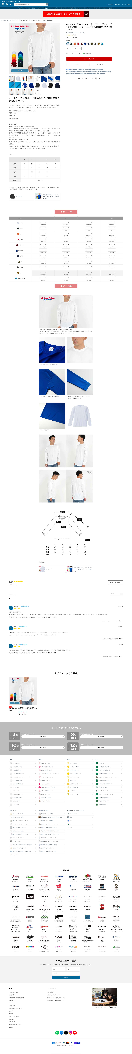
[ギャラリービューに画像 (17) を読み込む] (12, 92)
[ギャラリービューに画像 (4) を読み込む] (31, 79)
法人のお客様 (50, 992)
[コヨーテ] (98, 43)
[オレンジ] (74, 43)
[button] (27, 8)
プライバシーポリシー (14, 1016)
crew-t (82, 69)
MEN (92, 69)
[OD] (92, 43)
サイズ (67, 48)
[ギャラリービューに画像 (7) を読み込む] (51, 79)
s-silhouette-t (94, 71)
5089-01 (72, 69)
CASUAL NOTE (12, 1005)
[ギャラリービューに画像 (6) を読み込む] (44, 79)
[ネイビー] (88, 43)
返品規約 (11, 1013)
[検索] (47, 4)
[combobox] (31, 4)
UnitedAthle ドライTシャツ (72, 73)
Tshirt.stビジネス (63, 1045)
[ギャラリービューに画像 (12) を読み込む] (31, 85)
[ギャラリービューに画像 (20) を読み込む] (31, 92)
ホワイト (102, 73)
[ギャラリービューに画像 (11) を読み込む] (25, 85)
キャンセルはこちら (13, 992)
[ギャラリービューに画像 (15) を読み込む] (51, 85)
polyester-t (81, 71)
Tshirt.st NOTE (12, 1003)
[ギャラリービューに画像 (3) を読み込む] (25, 79)
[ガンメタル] (95, 43)
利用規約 (11, 1011)
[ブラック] (71, 43)
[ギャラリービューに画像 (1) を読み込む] (12, 79)
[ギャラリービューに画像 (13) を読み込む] (38, 85)
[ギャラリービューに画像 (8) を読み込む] (57, 79)
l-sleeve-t (87, 69)
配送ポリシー (12, 1019)
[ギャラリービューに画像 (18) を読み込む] (18, 92)
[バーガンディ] (81, 43)
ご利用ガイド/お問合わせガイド (16, 997)
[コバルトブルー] (85, 43)
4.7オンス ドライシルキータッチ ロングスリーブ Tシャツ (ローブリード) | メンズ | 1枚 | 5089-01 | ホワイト (33, 617)
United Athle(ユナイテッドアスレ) (75, 32)
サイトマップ (12, 1021)
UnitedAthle (107, 71)
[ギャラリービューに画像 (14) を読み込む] (44, 85)
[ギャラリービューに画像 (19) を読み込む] (25, 92)
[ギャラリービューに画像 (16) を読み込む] (57, 85)
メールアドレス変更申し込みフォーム (56, 997)
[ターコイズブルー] (102, 43)
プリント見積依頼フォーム (53, 995)
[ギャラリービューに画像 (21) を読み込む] (38, 92)
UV (92, 73)
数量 (67, 53)
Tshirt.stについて (13, 1000)
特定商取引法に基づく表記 (15, 1024)
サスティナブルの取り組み (15, 1008)
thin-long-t (101, 71)
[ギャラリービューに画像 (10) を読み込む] (18, 85)
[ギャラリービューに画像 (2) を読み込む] (18, 79)
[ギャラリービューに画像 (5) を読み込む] (38, 79)
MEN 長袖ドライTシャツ (72, 71)
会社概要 (11, 1027)
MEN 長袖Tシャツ (98, 69)
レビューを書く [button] (116, 582)
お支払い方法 (12, 995)
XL (98, 73)
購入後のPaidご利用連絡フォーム (55, 1000)
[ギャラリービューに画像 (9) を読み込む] (12, 85)
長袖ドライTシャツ (7, 20)
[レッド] (78, 43)
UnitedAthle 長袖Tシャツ (85, 73)
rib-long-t (87, 71)
